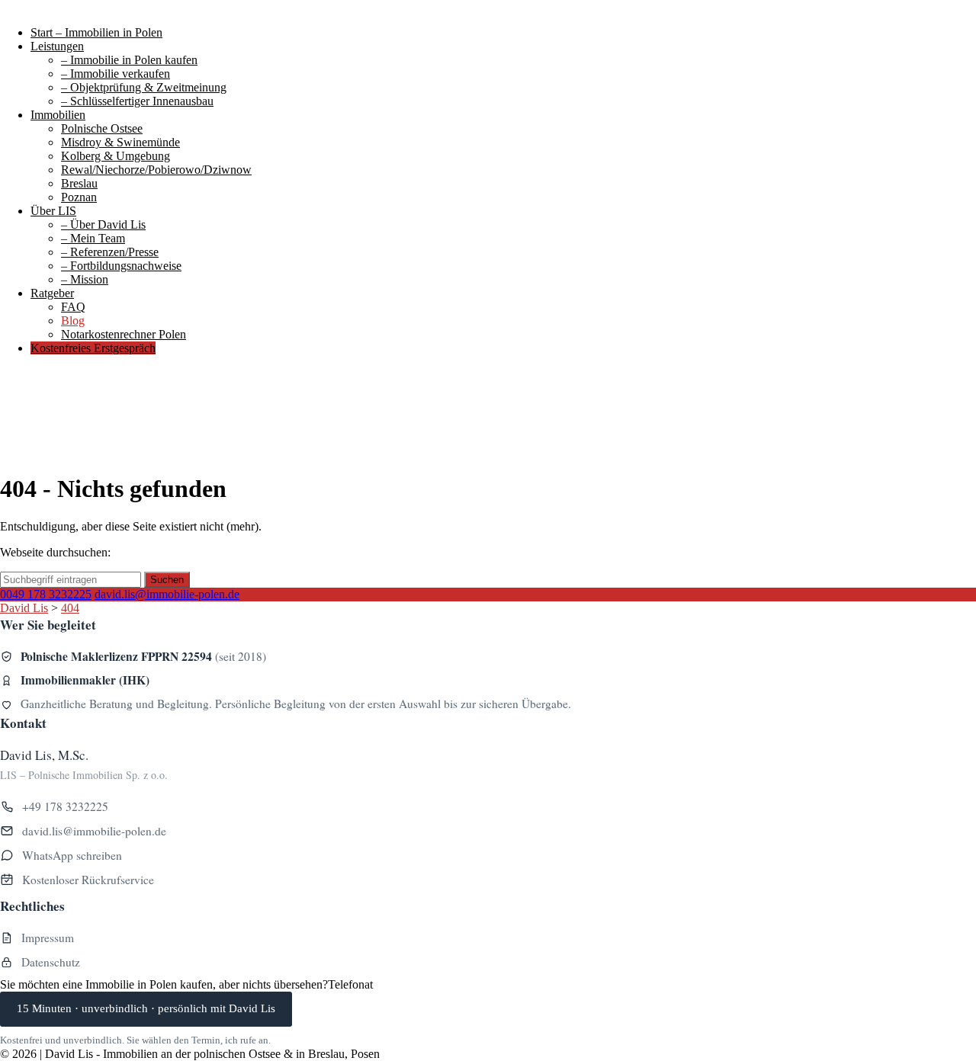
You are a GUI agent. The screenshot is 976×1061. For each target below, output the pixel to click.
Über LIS (53, 210)
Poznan (79, 197)
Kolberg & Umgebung (115, 155)
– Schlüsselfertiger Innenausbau (137, 101)
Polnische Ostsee (102, 128)
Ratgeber (52, 293)
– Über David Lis (103, 224)
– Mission (84, 279)
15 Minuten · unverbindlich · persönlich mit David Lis (146, 1008)
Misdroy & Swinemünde (120, 142)
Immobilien (57, 114)
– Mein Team (93, 238)
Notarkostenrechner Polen (123, 334)
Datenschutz (50, 962)
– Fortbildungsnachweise (121, 265)
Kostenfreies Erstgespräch (93, 347)
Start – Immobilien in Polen (96, 32)
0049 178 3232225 (46, 594)
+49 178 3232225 (65, 806)
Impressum (47, 937)
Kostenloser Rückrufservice (88, 879)
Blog (73, 320)
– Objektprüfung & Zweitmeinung (143, 87)
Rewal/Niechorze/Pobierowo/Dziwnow (156, 169)
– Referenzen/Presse (110, 251)
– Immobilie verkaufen (115, 73)
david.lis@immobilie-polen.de (167, 594)
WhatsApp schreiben (72, 855)
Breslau (79, 183)
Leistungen (57, 46)
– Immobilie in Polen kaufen (129, 59)
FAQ (73, 306)
